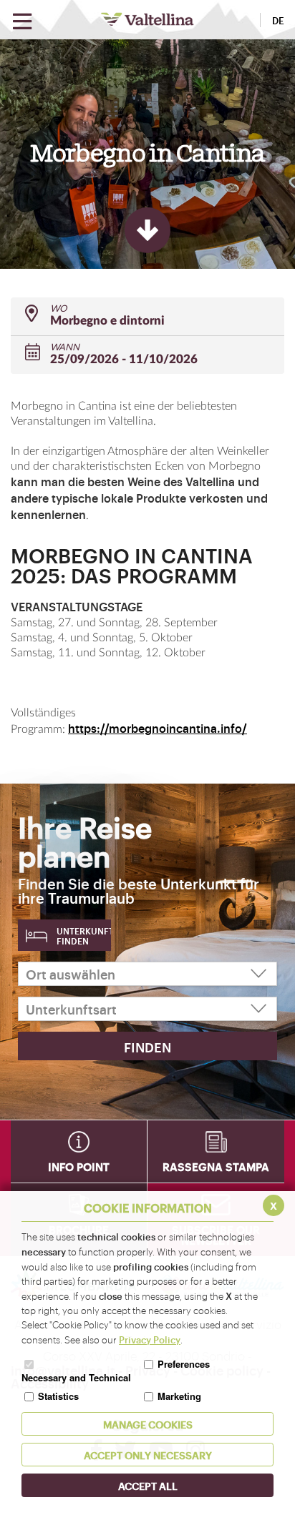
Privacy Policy (149, 1339)
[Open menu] (22, 22)
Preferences (184, 1364)
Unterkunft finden (84, 936)
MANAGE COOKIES (148, 1424)
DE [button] (278, 20)
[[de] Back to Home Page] (147, 19)
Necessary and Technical (76, 1377)
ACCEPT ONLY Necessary (148, 1454)
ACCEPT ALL (148, 1485)
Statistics (58, 1396)
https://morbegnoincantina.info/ (157, 728)
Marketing (179, 1396)
